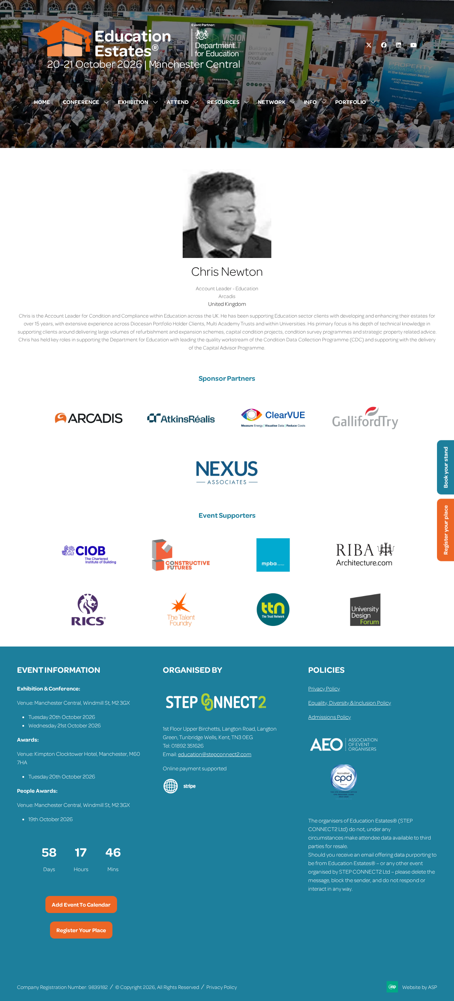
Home (42, 101)
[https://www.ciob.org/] (88, 570)
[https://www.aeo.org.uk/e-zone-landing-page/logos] (343, 760)
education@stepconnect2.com (214, 754)
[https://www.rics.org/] (88, 625)
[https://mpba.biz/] (273, 570)
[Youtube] (413, 45)
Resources (223, 101)
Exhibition (133, 101)
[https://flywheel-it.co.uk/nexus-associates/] (227, 488)
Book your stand (445, 467)
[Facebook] (383, 45)
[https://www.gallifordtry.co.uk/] (365, 433)
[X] (368, 45)
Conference (81, 101)
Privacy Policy (324, 688)
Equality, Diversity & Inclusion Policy (349, 702)
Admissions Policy (329, 716)
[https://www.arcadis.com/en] (88, 433)
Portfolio (350, 101)
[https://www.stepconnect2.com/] (216, 714)
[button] (81, 904)
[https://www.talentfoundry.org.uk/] (180, 625)
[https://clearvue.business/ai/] (273, 433)
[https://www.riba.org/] (365, 570)
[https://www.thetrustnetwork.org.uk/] (273, 625)
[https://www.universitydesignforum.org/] (365, 625)
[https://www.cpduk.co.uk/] (343, 797)
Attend (178, 101)
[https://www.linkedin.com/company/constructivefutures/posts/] (180, 570)
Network (272, 101)
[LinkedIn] (398, 45)
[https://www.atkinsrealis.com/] (180, 433)
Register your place (445, 530)
